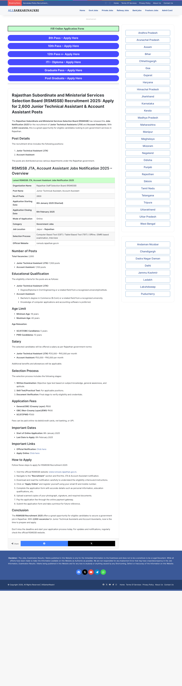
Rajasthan (148, 174)
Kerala (148, 110)
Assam (148, 47)
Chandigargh (148, 251)
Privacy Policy (144, 3)
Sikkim (148, 181)
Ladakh (147, 279)
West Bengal (147, 223)
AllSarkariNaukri (48, 585)
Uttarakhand (147, 209)
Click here (41, 449)
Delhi (148, 265)
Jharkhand (147, 96)
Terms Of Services (129, 3)
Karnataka (148, 103)
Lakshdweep (148, 286)
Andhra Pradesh (147, 32)
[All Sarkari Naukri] (23, 10)
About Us (157, 3)
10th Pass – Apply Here (63, 46)
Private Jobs (107, 10)
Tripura (148, 202)
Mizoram (148, 146)
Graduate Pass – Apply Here (63, 70)
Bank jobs (137, 10)
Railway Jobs (123, 10)
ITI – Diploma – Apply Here (63, 62)
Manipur (148, 131)
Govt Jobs (93, 10)
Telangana (148, 195)
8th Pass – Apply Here (63, 38)
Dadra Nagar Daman (148, 258)
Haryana (148, 82)
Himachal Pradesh (148, 89)
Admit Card (167, 10)
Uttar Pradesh (147, 216)
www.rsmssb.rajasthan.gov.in (62, 472)
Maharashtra (147, 124)
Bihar (148, 54)
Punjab (148, 167)
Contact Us (168, 3)
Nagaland (148, 153)
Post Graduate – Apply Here (63, 78)
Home (116, 3)
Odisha (148, 160)
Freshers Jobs (151, 10)
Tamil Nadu (148, 188)
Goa (147, 68)
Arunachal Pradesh (148, 39)
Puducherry (148, 293)
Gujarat (147, 75)
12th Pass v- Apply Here (63, 54)
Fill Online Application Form (57, 28)
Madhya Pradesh (148, 117)
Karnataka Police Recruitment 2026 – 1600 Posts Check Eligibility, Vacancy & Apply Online (60, 3)
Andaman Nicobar (148, 244)
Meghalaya (148, 138)
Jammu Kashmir (147, 272)
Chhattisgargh (147, 61)
